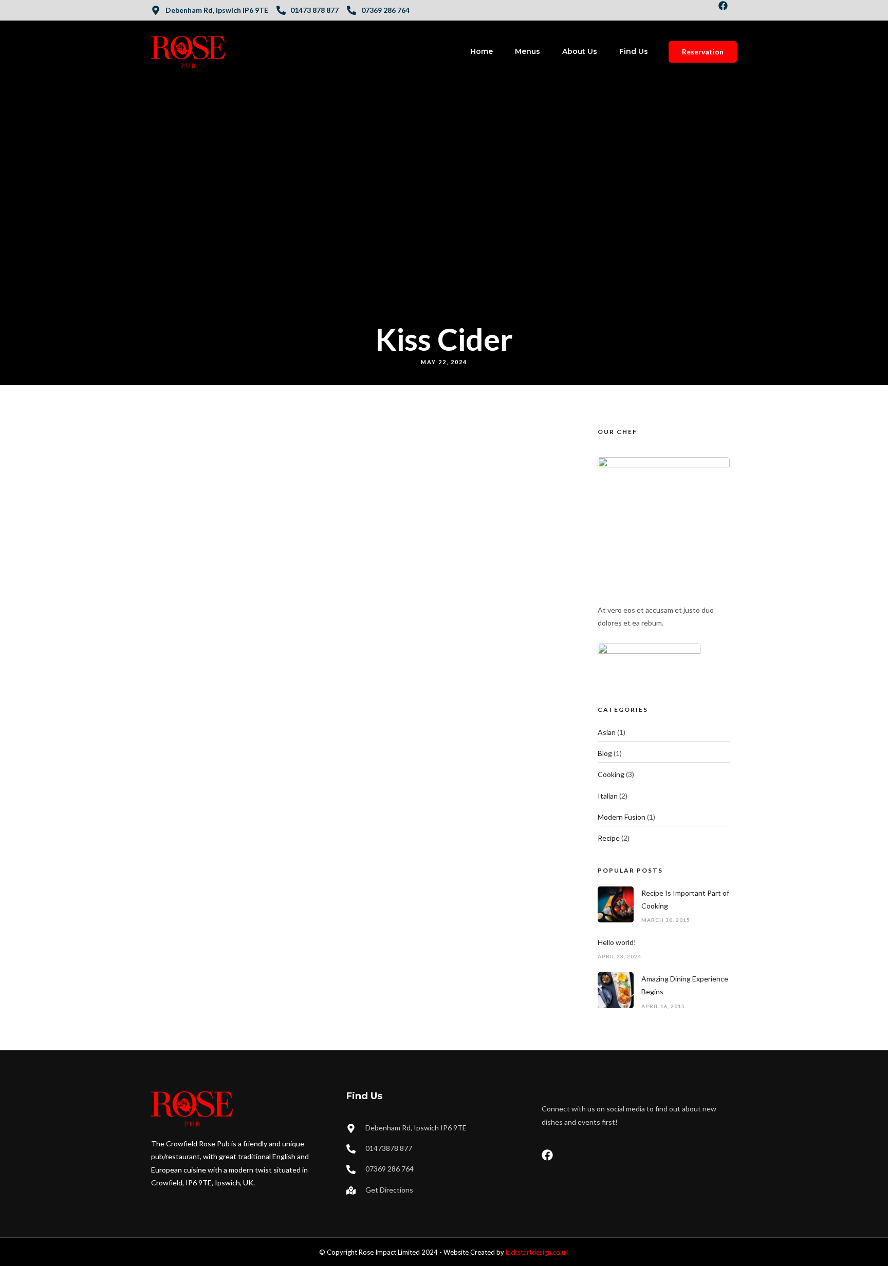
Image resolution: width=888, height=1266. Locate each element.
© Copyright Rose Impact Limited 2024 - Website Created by (444, 1252)
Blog (605, 753)
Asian (607, 732)
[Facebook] (727, 10)
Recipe (609, 838)
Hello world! (617, 942)
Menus (527, 51)
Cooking (611, 774)
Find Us (633, 51)
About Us (579, 51)
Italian (608, 795)
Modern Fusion (621, 816)
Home (481, 51)
